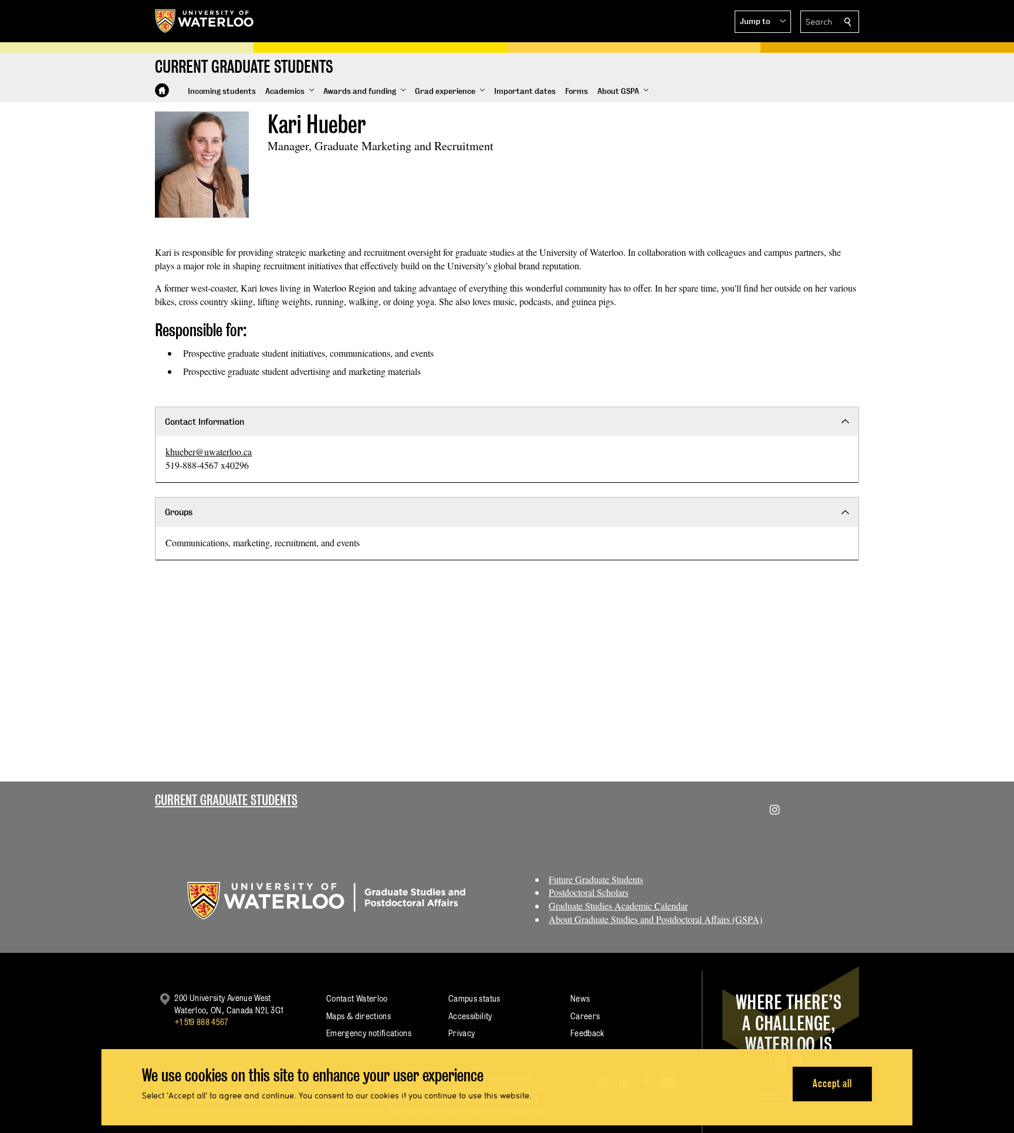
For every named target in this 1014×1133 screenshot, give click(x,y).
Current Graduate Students (226, 800)
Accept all (832, 1083)
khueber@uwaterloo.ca (208, 451)
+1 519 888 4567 (201, 1022)
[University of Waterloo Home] (205, 21)
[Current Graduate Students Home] (162, 90)
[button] (762, 21)
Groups (178, 512)
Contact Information (204, 422)
